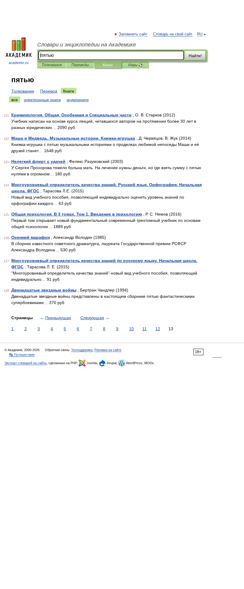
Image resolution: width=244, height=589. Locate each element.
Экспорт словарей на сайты (25, 363)
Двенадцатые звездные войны (43, 290)
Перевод (48, 91)
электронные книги (42, 99)
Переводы (80, 65)
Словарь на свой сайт (173, 34)
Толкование (22, 91)
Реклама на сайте (107, 350)
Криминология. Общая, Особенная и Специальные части (71, 115)
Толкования (52, 65)
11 (144, 328)
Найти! (195, 55)
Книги (108, 65)
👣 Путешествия (22, 354)
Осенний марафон (30, 237)
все (14, 99)
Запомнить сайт (133, 34)
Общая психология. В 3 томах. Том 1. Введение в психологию (76, 214)
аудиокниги (78, 99)
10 (131, 328)
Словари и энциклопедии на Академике (86, 45)
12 (157, 328)
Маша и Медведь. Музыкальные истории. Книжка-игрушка (73, 138)
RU (199, 34)
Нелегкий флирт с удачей (38, 161)
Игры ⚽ (135, 65)
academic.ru (19, 63)
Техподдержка (82, 350)
